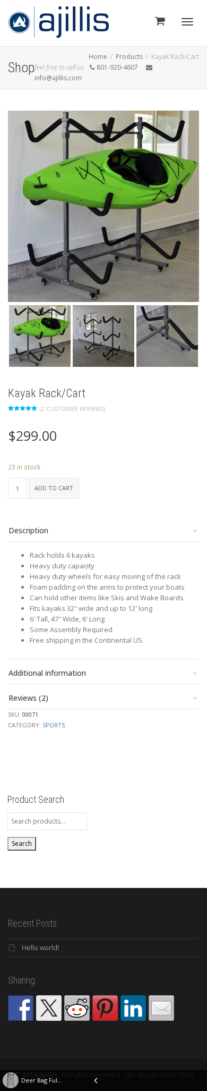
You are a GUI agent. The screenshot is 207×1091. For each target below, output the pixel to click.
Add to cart (53, 488)
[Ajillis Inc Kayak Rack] (103, 336)
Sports (53, 725)
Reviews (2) (28, 698)
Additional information (47, 673)
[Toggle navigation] (187, 22)
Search (22, 843)
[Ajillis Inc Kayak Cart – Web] (103, 206)
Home (98, 56)
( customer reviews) (72, 409)
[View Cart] (159, 20)
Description (28, 530)
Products (129, 56)
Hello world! (40, 947)
